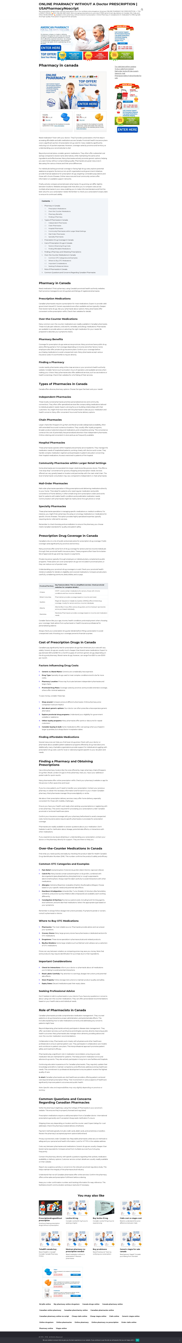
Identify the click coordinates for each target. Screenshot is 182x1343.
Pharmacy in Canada (52, 206)
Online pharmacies (64, 1322)
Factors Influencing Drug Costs (59, 246)
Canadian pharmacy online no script (54, 1316)
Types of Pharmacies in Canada (56, 220)
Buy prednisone (100, 1249)
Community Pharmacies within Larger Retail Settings (67, 231)
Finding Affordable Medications (60, 249)
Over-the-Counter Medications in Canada (60, 255)
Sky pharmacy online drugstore (67, 1304)
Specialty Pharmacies (56, 237)
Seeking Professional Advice (58, 266)
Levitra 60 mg (72, 1218)
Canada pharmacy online (112, 1304)
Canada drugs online (90, 1304)
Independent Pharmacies (58, 223)
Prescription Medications (57, 209)
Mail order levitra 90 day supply (126, 71)
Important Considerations (58, 263)
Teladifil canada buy (48, 1249)
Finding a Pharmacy (55, 217)
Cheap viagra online (98, 1316)
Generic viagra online (131, 1316)
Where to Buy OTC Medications (60, 261)
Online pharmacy (82, 1322)
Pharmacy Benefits (55, 214)
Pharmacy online (46, 1328)
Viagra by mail (120, 73)
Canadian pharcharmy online (76, 1310)
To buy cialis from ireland (124, 69)
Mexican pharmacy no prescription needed (75, 1250)
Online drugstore (46, 1322)
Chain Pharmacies (55, 226)
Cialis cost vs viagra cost (131, 1218)
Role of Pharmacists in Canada (55, 269)
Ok (137, 1340)
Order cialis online (128, 1322)
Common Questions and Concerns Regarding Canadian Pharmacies (69, 272)
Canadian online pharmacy (50, 1310)
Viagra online (61, 1328)
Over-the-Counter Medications (60, 211)
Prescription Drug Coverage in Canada (58, 240)
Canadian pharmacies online (102, 1310)
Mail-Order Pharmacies (57, 234)
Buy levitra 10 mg (100, 1218)
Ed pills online (45, 1304)
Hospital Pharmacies (56, 228)
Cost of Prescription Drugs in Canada (58, 243)
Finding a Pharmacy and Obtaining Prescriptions (62, 252)
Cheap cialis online (79, 1316)
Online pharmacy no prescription (104, 1322)
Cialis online (114, 1316)
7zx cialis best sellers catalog (125, 67)
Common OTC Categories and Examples (63, 258)
